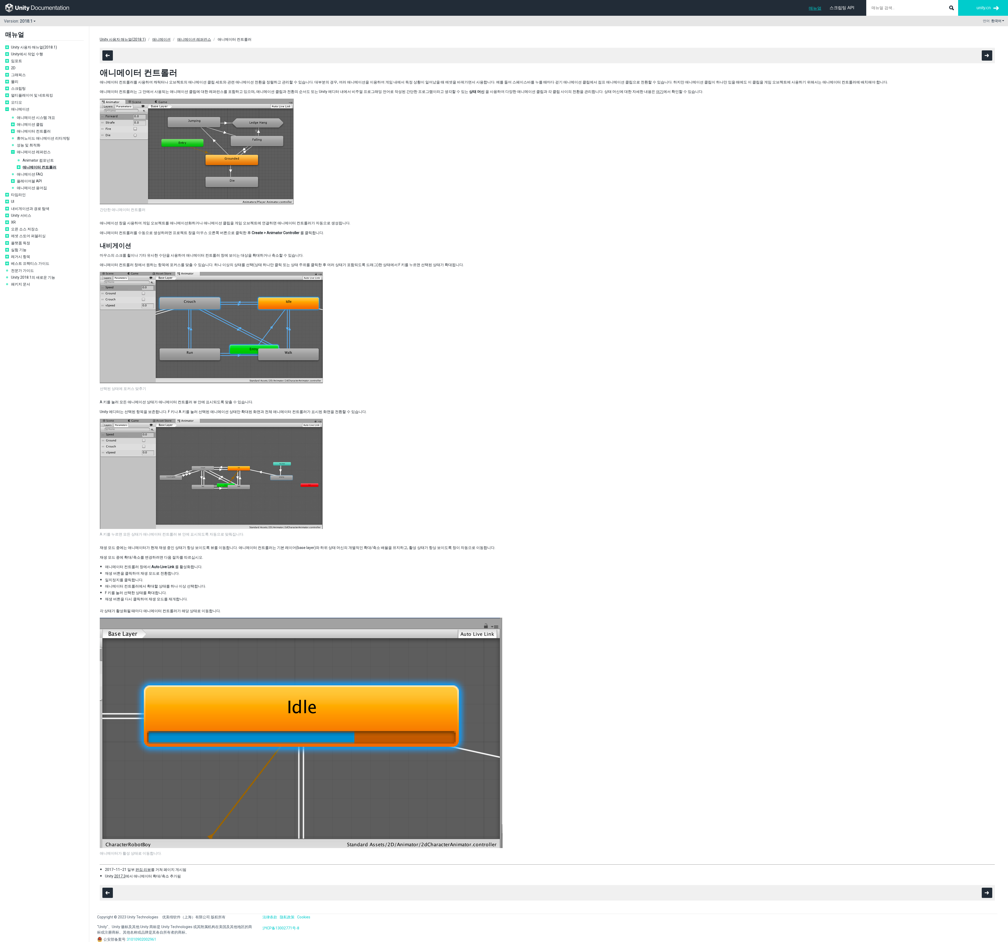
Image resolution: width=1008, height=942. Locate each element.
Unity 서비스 (21, 215)
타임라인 (18, 195)
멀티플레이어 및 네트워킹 (32, 95)
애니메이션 (20, 109)
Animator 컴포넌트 (38, 160)
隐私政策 (287, 917)
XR (13, 222)
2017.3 (119, 876)
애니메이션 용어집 (32, 188)
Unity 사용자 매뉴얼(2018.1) (34, 47)
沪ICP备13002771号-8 (280, 928)
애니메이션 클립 (30, 124)
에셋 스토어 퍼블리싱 (28, 236)
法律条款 (269, 917)
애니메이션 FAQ (30, 174)
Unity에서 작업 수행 (27, 54)
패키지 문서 (20, 284)
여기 (659, 91)
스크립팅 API (842, 8)
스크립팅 (18, 88)
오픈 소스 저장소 (24, 229)
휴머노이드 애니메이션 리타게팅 (43, 138)
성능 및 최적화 (28, 145)
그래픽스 (18, 75)
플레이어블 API (29, 181)
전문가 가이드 (22, 270)
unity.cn (983, 8)
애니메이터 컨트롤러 (34, 131)
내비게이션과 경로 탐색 (30, 209)
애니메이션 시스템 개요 (36, 117)
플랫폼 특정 (20, 243)
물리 (14, 82)
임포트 (16, 61)
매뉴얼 (815, 8)
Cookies (303, 917)
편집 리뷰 (143, 869)
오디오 (16, 102)
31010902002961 (141, 939)
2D (13, 68)
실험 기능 (19, 250)
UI (12, 201)
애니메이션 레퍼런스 (34, 152)
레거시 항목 (20, 257)
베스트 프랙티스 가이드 (30, 263)
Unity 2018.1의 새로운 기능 (33, 277)
